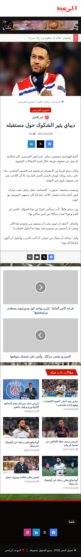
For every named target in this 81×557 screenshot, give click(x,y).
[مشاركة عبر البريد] (37, 257)
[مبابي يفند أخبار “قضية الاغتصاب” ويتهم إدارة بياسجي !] (60, 388)
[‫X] (44, 257)
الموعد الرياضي (13, 550)
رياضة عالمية (43, 101)
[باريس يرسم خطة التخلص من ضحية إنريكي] (60, 427)
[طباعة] (30, 257)
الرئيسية (56, 101)
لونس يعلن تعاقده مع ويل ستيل (22, 477)
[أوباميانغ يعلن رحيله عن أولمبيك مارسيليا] (21, 427)
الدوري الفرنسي (26, 101)
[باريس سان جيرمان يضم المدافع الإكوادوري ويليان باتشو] (21, 389)
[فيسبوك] (51, 257)
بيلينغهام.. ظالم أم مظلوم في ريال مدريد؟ (49, 37)
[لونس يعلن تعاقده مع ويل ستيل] (21, 464)
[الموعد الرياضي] (67, 8)
